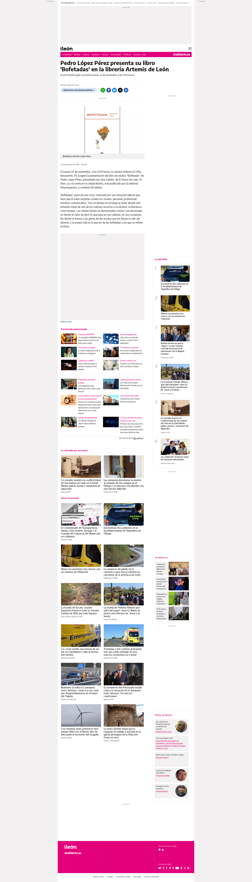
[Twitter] (120, 90)
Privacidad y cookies (123, 877)
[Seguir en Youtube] (177, 868)
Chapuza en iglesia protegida (166, 3)
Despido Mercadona (181, 3)
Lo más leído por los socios (74, 450)
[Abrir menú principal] (190, 48)
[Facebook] (108, 90)
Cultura (86, 54)
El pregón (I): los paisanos (162, 787)
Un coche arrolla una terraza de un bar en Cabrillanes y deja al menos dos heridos (80, 651)
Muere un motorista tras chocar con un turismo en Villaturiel (80, 570)
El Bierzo (127, 54)
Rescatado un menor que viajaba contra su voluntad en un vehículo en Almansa (162, 599)
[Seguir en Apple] (163, 849)
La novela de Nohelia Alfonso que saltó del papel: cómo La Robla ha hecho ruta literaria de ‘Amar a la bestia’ (122, 612)
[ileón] (78, 847)
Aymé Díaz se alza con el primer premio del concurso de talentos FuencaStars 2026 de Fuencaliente (162, 584)
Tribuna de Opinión (163, 715)
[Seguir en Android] (160, 849)
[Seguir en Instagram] (173, 868)
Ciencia (105, 54)
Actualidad (66, 54)
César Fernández (110, 619)
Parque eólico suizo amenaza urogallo (102, 3)
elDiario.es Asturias (68, 699)
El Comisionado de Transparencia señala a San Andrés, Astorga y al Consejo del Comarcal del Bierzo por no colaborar (80, 532)
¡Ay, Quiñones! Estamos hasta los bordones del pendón (175, 458)
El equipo (110, 877)
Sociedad (95, 54)
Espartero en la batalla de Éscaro (123, 3)
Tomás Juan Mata (163, 776)
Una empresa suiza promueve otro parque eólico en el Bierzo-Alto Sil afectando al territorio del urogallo (80, 731)
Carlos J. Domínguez (111, 740)
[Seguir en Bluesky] (160, 868)
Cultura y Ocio (66, 321)
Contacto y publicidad (151, 877)
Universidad (116, 54)
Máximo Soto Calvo (168, 463)
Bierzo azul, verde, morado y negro (170, 755)
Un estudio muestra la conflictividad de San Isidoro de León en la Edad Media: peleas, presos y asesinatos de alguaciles (81, 484)
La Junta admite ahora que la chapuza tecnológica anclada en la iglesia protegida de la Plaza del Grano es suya (122, 733)
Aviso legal (137, 877)
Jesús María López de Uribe (71, 616)
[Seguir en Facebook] (166, 868)
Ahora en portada (70, 498)
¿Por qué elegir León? (164, 738)
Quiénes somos (98, 877)
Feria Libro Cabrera (139, 3)
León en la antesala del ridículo (163, 771)
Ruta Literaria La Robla (83, 3)
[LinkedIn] (126, 90)
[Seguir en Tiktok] (181, 868)
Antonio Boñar (162, 791)
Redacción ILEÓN (110, 492)
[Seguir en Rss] (188, 868)
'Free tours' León (151, 3)
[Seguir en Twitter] (163, 868)
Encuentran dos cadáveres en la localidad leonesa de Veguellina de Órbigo (122, 530)
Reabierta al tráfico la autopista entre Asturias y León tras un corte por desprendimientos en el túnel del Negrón (80, 692)
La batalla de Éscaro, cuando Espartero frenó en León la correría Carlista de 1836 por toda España (80, 610)
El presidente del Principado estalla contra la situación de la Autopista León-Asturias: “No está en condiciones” (123, 692)
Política (77, 54)
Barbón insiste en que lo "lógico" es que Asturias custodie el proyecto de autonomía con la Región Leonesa (172, 348)
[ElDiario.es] (181, 54)
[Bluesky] (114, 90)
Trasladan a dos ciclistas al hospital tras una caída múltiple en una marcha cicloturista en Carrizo (123, 651)
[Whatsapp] (103, 90)
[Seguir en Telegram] (170, 868)
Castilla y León (139, 54)
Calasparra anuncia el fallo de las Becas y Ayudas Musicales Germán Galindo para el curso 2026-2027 (162, 569)
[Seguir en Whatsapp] (185, 868)
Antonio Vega (66, 539)
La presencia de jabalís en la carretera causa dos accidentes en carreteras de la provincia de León (122, 571)
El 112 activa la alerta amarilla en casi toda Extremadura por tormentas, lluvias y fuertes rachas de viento (162, 614)
